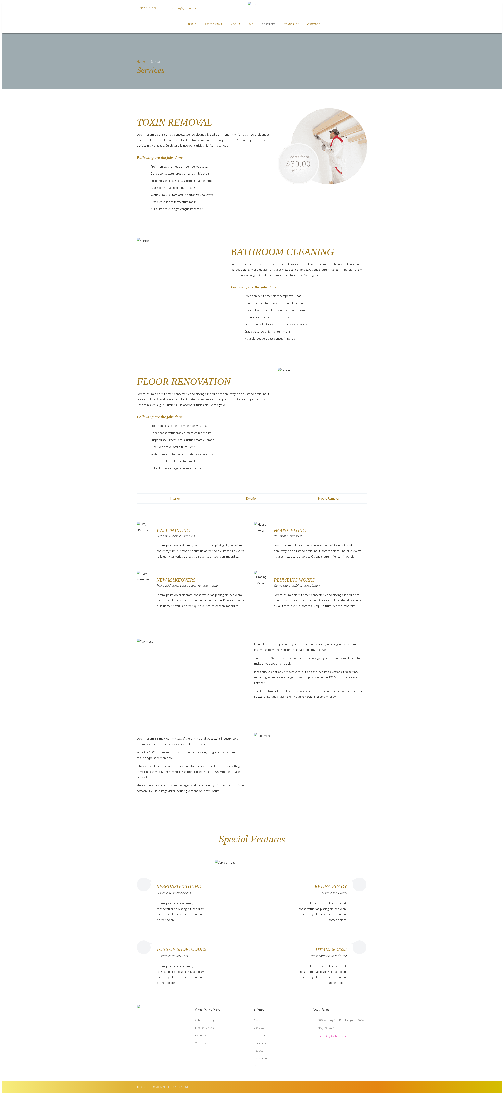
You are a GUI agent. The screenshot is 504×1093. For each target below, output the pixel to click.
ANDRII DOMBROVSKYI (174, 1087)
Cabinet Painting (204, 1020)
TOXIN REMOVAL (174, 122)
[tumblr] (364, 8)
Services (268, 24)
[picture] (171, 1033)
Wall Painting (173, 530)
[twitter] (348, 8)
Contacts (259, 1027)
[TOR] (251, 4)
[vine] (155, 1033)
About (235, 24)
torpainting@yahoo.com (182, 8)
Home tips (260, 1043)
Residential (214, 24)
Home (192, 24)
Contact (313, 24)
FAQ (251, 24)
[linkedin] (356, 8)
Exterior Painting (204, 1035)
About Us (259, 1020)
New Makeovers (176, 580)
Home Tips (291, 24)
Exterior (251, 498)
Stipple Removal (328, 498)
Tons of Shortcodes (181, 949)
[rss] (179, 1033)
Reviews (258, 1050)
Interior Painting (204, 1027)
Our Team (260, 1035)
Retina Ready (331, 886)
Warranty (200, 1043)
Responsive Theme (179, 886)
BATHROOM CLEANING (282, 251)
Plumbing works (294, 580)
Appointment (261, 1058)
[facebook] (341, 8)
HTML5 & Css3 (331, 949)
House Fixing (290, 530)
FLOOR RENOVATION (184, 381)
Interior (175, 498)
